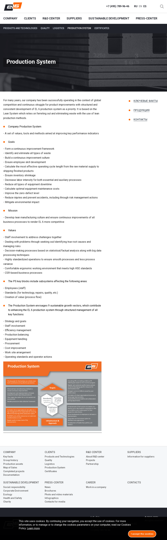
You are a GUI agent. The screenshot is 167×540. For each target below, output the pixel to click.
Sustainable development (108, 18)
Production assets (13, 464)
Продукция (142, 110)
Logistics (58, 28)
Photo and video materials (59, 494)
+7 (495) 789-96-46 (117, 6)
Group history (10, 460)
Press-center (146, 18)
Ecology (7, 494)
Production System (79, 28)
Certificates (101, 28)
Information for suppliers (140, 456)
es (144, 6)
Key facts (8, 456)
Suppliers (74, 18)
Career (91, 482)
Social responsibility (14, 487)
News (48, 487)
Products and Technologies (20, 28)
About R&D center (95, 456)
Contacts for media (55, 501)
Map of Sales (10, 467)
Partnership (92, 464)
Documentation (11, 475)
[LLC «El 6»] (13, 6)
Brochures (50, 490)
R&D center (51, 18)
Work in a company (96, 487)
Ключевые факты (146, 100)
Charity (7, 501)
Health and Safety (12, 498)
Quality (45, 28)
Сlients (30, 18)
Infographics (52, 498)
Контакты (140, 119)
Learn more (33, 528)
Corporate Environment (15, 490)
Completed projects (13, 471)
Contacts (134, 482)
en (140, 6)
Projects (90, 460)
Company (10, 18)
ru (135, 6)
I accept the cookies (142, 533)
